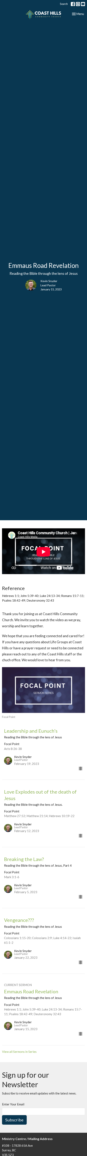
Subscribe (14, 1119)
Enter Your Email (13, 1104)
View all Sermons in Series (19, 1051)
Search (64, 3)
